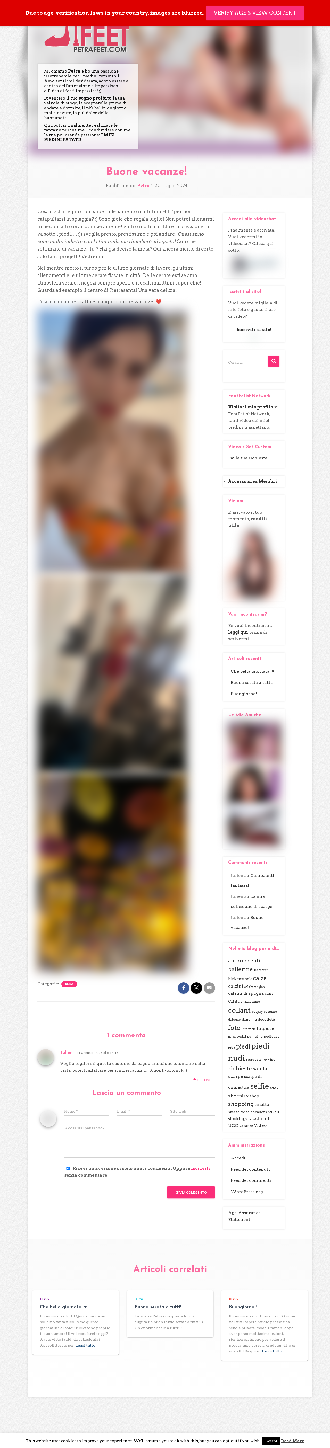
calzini (235, 986)
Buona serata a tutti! (252, 682)
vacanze (246, 1126)
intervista (249, 1029)
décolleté (266, 1019)
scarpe (235, 1076)
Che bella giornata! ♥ (252, 671)
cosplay (257, 1012)
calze (260, 978)
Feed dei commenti (251, 1180)
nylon (232, 1036)
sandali (262, 1069)
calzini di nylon (254, 987)
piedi (243, 1046)
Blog (69, 984)
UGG (233, 1125)
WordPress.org (247, 1191)
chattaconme (250, 1001)
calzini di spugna (246, 993)
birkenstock (240, 978)
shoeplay (238, 1095)
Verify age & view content (255, 13)
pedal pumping (250, 1036)
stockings (237, 1118)
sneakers (259, 1112)
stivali (273, 1112)
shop (254, 1096)
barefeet (261, 970)
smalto (262, 1104)
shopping (241, 1103)
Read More (292, 1440)
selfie (259, 1085)
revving (268, 1059)
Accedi (238, 1158)
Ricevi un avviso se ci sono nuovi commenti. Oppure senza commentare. (137, 1172)
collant (239, 1010)
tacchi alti (259, 1118)
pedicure (271, 1036)
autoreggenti (244, 961)
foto (234, 1028)
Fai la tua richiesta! (248, 458)
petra (231, 1047)
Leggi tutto (85, 1345)
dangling (249, 1019)
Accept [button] (271, 1441)
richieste (240, 1068)
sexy (274, 1087)
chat (234, 1001)
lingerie (265, 1028)
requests (253, 1059)
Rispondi (204, 1080)
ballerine (240, 969)
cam (269, 993)
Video (260, 1125)
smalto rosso (239, 1112)
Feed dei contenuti (250, 1169)
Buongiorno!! (244, 693)
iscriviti (200, 1168)
